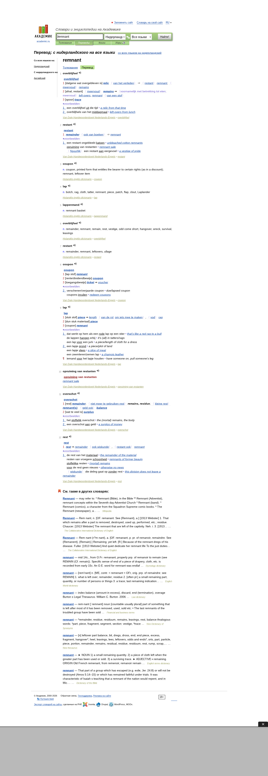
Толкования (65, 42)
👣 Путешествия (45, 699)
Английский (39, 78)
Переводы (84, 42)
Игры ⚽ (120, 42)
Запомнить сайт (124, 22)
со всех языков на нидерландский (139, 52)
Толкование (70, 67)
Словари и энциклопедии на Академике (88, 29)
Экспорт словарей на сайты (48, 704)
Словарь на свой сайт (150, 22)
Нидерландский (41, 66)
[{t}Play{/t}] (79, 72)
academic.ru (43, 41)
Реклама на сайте (102, 696)
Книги (102, 42)
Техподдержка (85, 696)
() (70, 407)
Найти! (164, 36)
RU (167, 22)
